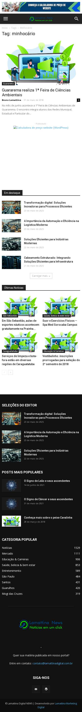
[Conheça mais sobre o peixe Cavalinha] (11, 521)
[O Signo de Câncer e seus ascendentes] (11, 504)
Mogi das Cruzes (12, 593)
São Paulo (8, 576)
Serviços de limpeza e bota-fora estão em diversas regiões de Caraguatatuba (19, 360)
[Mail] (36, 689)
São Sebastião (10, 315)
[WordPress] (46, 689)
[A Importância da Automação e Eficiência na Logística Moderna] (11, 225)
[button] (76, 19)
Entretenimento (11, 571)
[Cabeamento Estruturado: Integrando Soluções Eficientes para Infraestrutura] (11, 262)
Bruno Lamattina (11, 100)
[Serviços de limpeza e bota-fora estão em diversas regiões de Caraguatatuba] (21, 342)
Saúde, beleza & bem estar (57, 315)
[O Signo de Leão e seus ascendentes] (11, 485)
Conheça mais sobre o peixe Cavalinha (48, 517)
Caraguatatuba (10, 351)
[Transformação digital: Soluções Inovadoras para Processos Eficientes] (11, 207)
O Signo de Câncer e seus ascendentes (48, 499)
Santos (6, 582)
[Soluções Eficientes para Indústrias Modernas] (11, 244)
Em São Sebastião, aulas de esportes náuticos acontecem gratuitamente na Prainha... (20, 324)
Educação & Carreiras (54, 351)
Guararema (8, 83)
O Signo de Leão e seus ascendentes (47, 480)
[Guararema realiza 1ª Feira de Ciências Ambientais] (41, 63)
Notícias (7, 548)
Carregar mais (39, 275)
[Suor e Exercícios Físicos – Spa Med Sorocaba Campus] (61, 306)
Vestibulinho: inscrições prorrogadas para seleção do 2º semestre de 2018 (61, 360)
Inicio (5, 27)
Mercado (7, 553)
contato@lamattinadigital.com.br (52, 663)
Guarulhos (8, 588)
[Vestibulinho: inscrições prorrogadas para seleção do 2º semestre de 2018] (61, 342)
